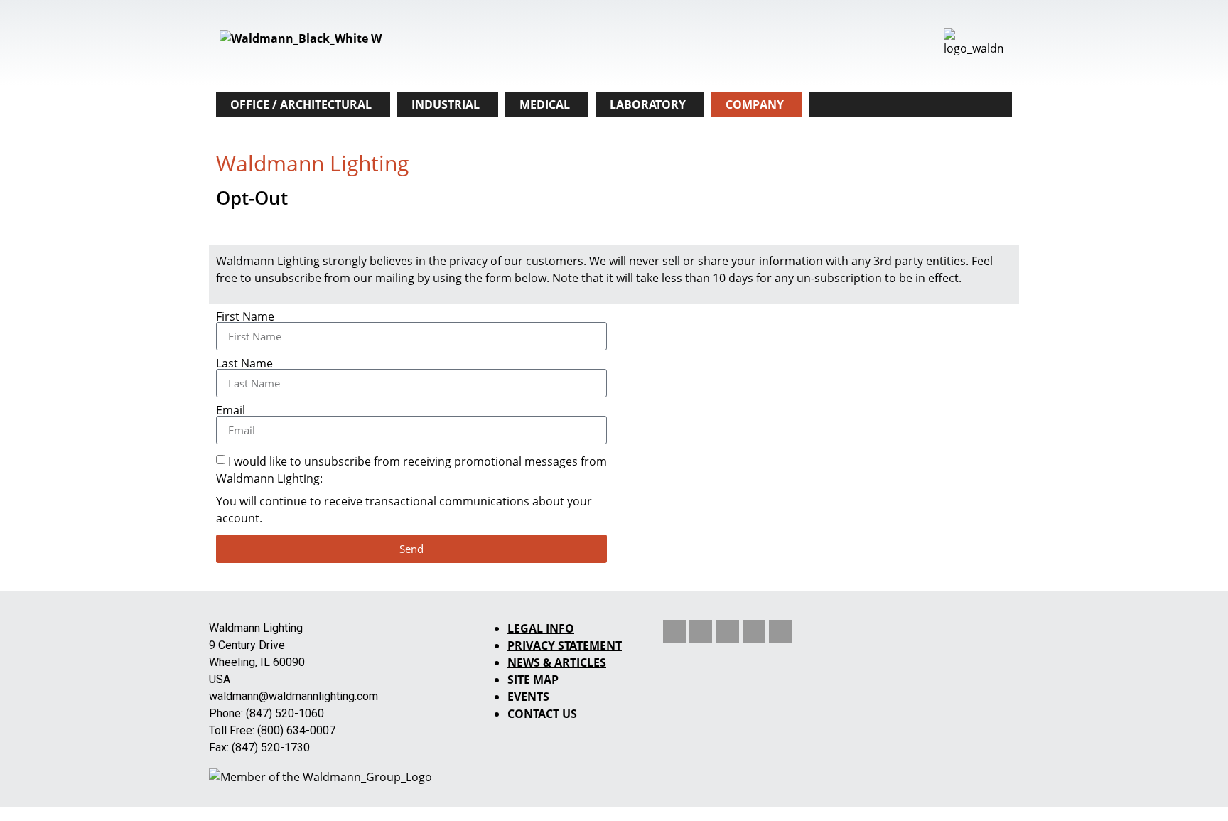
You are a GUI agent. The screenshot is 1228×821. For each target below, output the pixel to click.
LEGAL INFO (540, 628)
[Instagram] (754, 631)
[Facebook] (780, 631)
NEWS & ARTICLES (556, 662)
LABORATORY (648, 104)
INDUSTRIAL (445, 104)
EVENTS (528, 696)
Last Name (244, 363)
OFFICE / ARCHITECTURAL (301, 104)
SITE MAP (533, 679)
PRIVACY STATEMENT (564, 645)
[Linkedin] (674, 631)
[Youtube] (727, 631)
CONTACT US (542, 713)
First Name (245, 316)
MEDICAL (544, 104)
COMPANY (755, 104)
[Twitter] (700, 631)
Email (230, 410)
